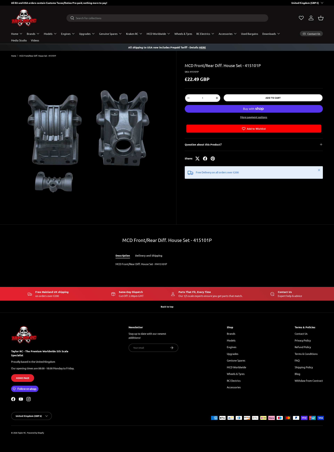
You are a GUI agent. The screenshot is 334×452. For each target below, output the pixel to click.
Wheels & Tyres (183, 33)
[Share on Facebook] (205, 158)
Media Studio (19, 40)
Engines (66, 33)
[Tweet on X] (197, 158)
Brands (31, 33)
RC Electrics (203, 33)
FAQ (297, 360)
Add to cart (273, 97)
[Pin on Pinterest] (213, 158)
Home (14, 33)
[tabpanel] (167, 264)
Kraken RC (132, 33)
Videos (35, 40)
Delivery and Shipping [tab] (148, 255)
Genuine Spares (108, 33)
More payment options (253, 117)
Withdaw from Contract (309, 380)
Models (48, 33)
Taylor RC (22, 432)
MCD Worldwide (156, 33)
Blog (297, 374)
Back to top (167, 306)
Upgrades (85, 33)
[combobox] (167, 18)
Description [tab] (123, 255)
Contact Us (301, 333)
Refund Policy (303, 347)
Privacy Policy (303, 340)
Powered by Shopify (35, 432)
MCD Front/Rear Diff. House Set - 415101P (37, 56)
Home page (22, 377)
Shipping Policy (304, 367)
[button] (321, 18)
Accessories (226, 33)
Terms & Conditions (306, 353)
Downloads (269, 33)
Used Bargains (249, 33)
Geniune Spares (236, 360)
